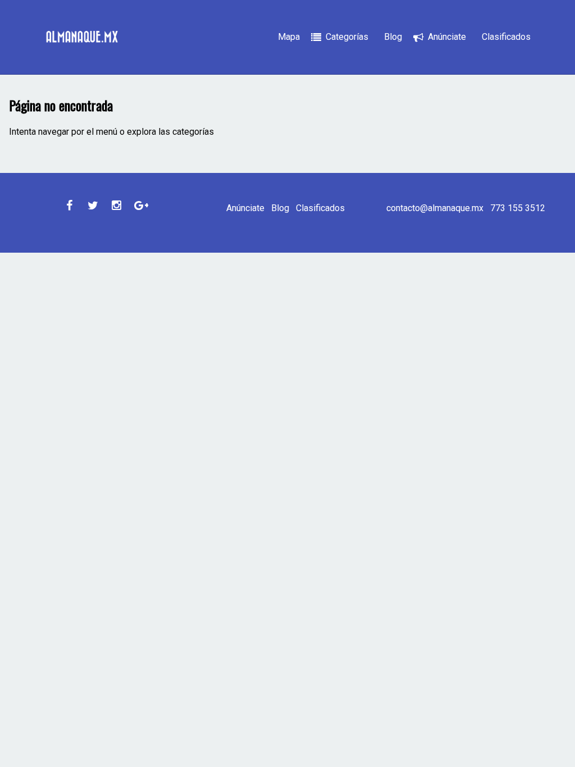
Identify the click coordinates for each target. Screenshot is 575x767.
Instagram (116, 205)
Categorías (347, 36)
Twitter (92, 205)
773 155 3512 (517, 208)
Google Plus (139, 205)
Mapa (289, 36)
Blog (393, 36)
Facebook (69, 205)
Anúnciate (447, 36)
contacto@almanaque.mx (434, 208)
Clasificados (506, 36)
